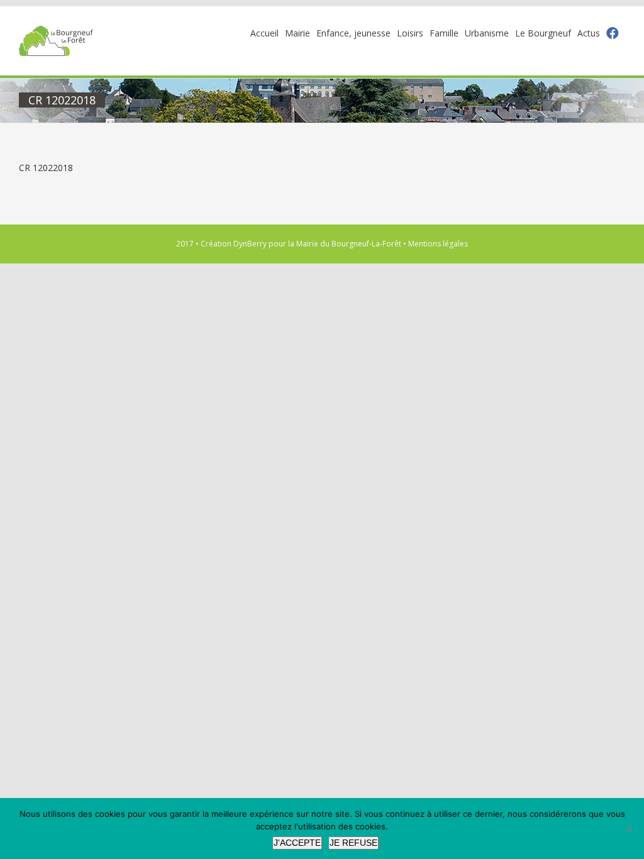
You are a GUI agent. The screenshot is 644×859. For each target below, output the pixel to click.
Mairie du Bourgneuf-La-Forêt (348, 243)
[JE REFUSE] (628, 829)
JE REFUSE (353, 843)
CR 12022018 (46, 168)
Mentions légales (438, 243)
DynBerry (250, 243)
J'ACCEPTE (297, 843)
